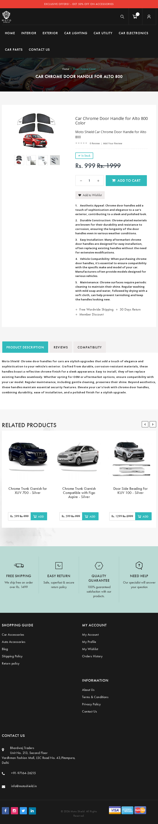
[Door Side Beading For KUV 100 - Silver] (130, 457)
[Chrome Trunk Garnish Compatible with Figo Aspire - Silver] (79, 457)
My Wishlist (90, 649)
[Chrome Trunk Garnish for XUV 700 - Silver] (27, 457)
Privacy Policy (91, 704)
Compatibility (90, 347)
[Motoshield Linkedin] (32, 811)
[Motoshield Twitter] (23, 810)
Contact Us (89, 711)
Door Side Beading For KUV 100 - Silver (130, 490)
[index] (6, 16)
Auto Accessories (13, 642)
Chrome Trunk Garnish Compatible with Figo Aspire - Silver (79, 492)
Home (65, 69)
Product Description (25, 347)
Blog (5, 649)
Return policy (11, 663)
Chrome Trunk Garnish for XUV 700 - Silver (27, 490)
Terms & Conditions (95, 697)
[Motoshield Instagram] (14, 810)
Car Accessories (13, 634)
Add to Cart (129, 180)
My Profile (89, 642)
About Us (88, 690)
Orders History (92, 656)
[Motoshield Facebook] (5, 810)
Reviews (61, 347)
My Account (90, 634)
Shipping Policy (12, 656)
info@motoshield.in (24, 786)
